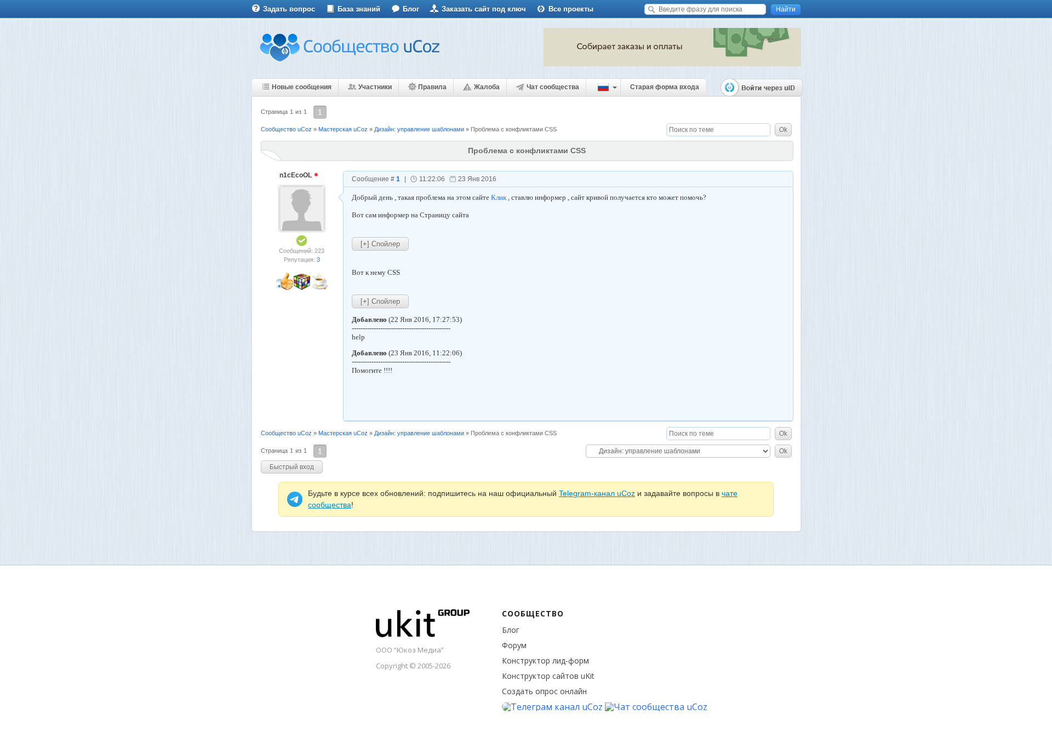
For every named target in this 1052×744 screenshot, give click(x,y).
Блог (411, 9)
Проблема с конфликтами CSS (514, 129)
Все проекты (570, 9)
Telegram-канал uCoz (597, 493)
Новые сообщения (301, 87)
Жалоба (487, 87)
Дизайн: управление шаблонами (419, 129)
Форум (514, 645)
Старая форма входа (664, 87)
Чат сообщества (553, 87)
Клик (498, 197)
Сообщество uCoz (286, 129)
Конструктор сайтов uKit (548, 676)
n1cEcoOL (296, 175)
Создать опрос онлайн (544, 691)
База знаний (359, 9)
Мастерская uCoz (343, 129)
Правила (432, 87)
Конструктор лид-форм (545, 660)
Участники (375, 87)
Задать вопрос (289, 9)
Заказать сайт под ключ (484, 9)
